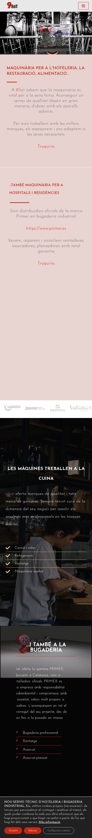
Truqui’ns (46, 146)
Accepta (13, 830)
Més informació (49, 822)
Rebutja (32, 830)
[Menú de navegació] (83, 6)
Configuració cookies (59, 830)
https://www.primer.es (46, 228)
